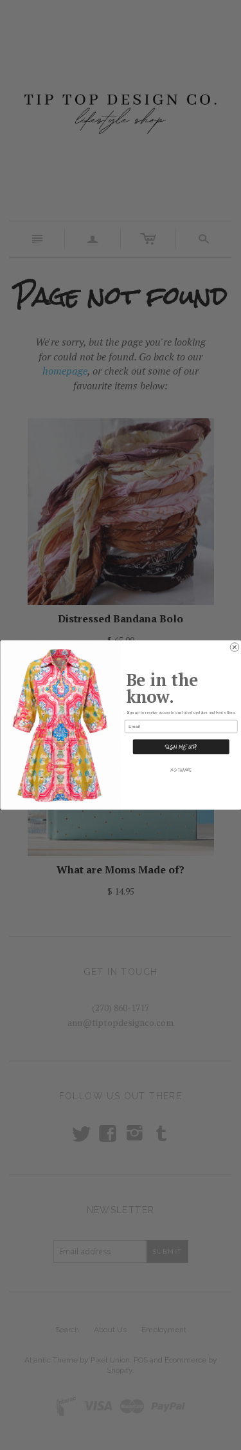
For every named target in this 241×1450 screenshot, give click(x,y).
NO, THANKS (181, 770)
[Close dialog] (234, 647)
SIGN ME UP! (181, 746)
